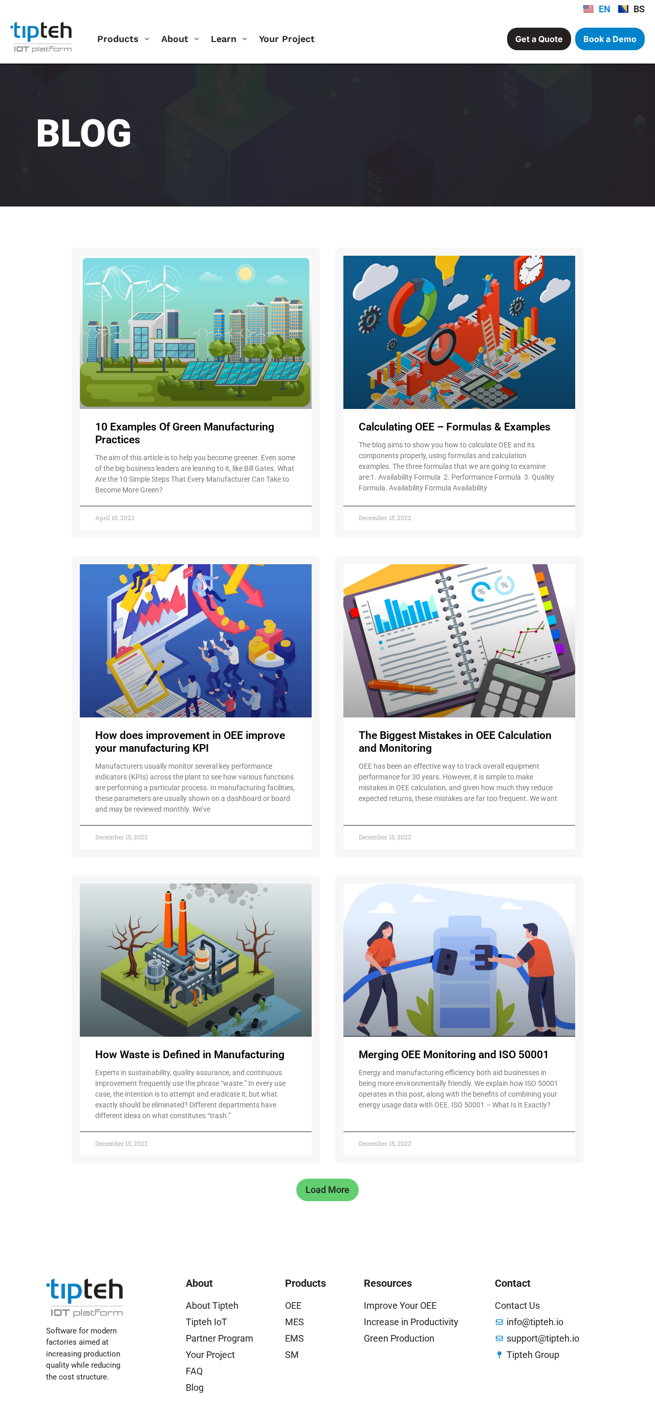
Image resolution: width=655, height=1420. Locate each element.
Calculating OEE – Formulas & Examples (455, 427)
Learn (223, 38)
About (174, 38)
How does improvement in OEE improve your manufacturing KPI (190, 741)
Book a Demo (610, 39)
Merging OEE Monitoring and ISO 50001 (454, 1054)
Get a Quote (539, 39)
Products (118, 38)
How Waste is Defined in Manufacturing (190, 1054)
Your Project (287, 38)
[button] (327, 1190)
